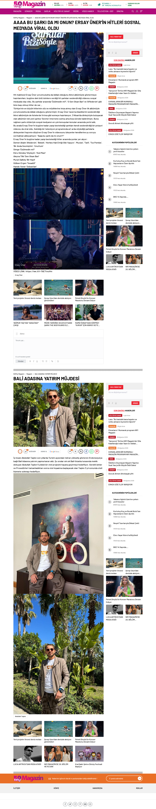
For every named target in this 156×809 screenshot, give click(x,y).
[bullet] (46, 361)
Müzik (76, 11)
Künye (56, 788)
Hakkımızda (97, 788)
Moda (38, 11)
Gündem (28, 11)
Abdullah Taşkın (20, 716)
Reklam (139, 788)
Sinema (120, 11)
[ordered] (43, 361)
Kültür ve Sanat (62, 11)
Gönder (21, 361)
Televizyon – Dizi (105, 11)
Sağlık (47, 11)
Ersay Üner (19, 275)
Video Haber (88, 11)
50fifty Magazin (18, 18)
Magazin (17, 11)
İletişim (16, 788)
